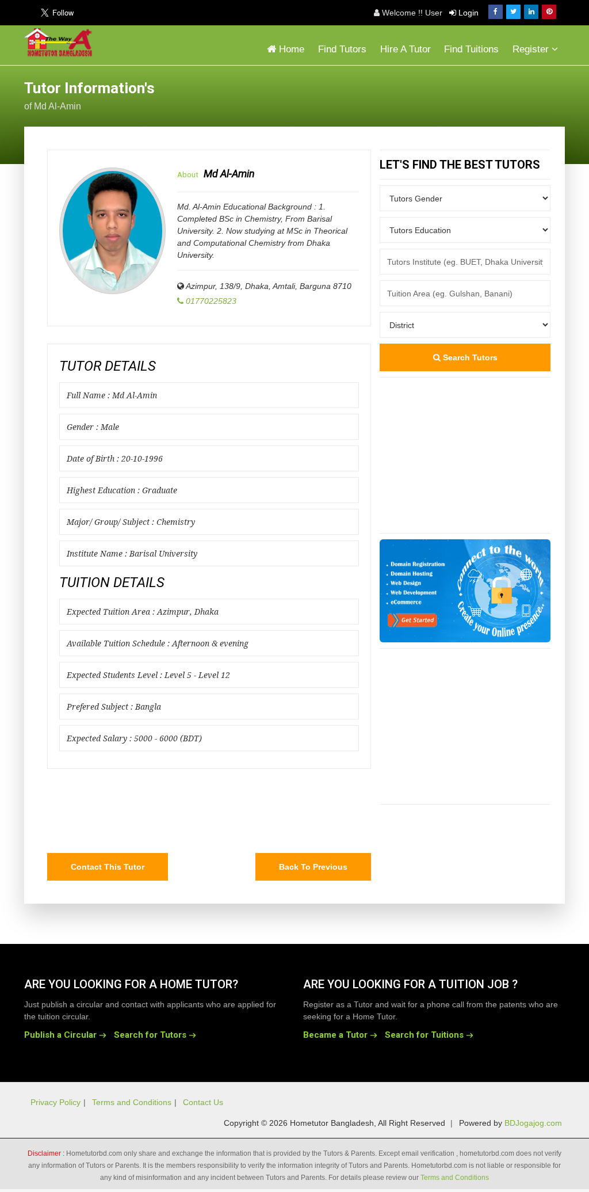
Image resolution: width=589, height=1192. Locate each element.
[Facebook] (495, 12)
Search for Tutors (150, 1035)
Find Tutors (342, 49)
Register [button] (532, 49)
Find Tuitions (471, 49)
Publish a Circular (60, 1035)
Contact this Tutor (107, 866)
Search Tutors (469, 357)
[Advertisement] (473, 94)
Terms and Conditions (131, 1102)
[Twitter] (513, 12)
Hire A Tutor (405, 49)
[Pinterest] (549, 12)
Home (290, 49)
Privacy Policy (55, 1102)
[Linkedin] (531, 12)
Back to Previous (313, 866)
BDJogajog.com (533, 1123)
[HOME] (61, 42)
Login (467, 12)
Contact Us (203, 1102)
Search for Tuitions (424, 1035)
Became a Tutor (335, 1035)
